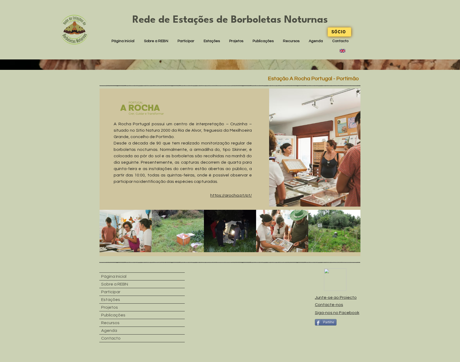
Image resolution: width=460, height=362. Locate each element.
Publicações (113, 315)
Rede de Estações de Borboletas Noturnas (230, 20)
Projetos (109, 307)
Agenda (109, 330)
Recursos (110, 323)
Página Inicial (113, 276)
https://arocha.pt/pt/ (231, 195)
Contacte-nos (329, 305)
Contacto (111, 338)
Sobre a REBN (114, 284)
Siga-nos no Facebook (337, 313)
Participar (110, 292)
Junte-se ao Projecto (336, 297)
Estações (110, 299)
